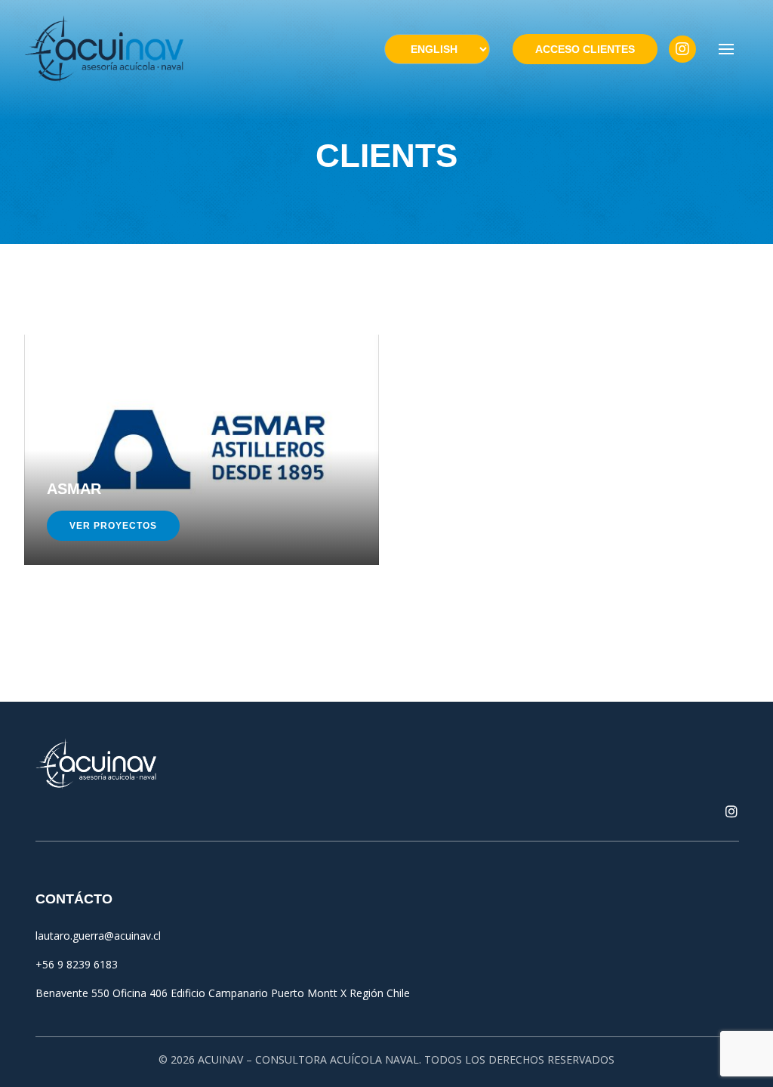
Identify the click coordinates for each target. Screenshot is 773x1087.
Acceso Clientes (585, 49)
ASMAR (74, 488)
